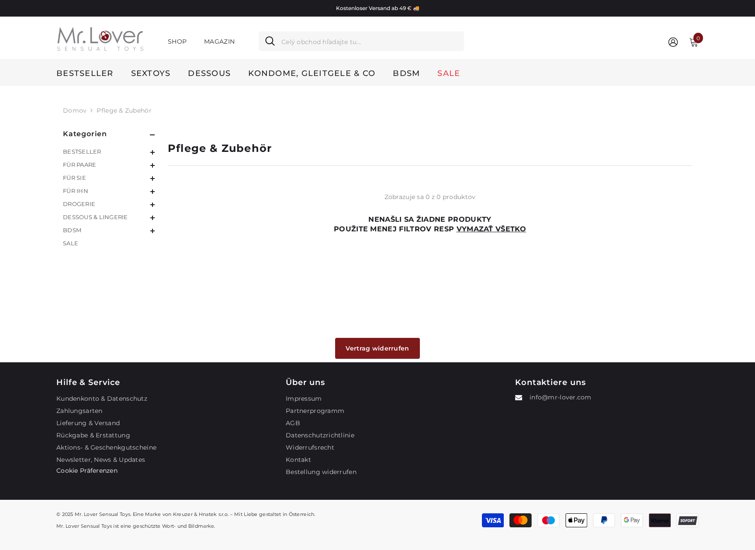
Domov (75, 110)
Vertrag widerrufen (377, 348)
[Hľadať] (361, 41)
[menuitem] (109, 151)
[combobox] (369, 41)
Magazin (219, 41)
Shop (177, 41)
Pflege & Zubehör (124, 110)
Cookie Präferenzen (87, 470)
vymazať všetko (491, 229)
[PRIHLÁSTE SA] (673, 42)
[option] (377, 8)
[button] (109, 152)
